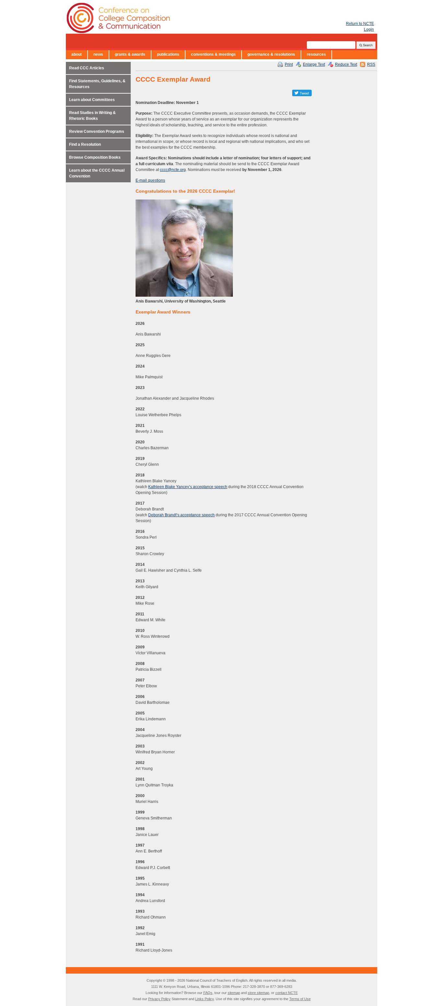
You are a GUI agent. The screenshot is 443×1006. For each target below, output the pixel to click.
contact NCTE (286, 993)
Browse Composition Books (95, 157)
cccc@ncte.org (173, 169)
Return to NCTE (360, 23)
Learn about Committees (92, 99)
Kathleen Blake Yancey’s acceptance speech (187, 487)
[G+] (286, 93)
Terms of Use (300, 999)
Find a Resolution (85, 144)
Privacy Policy (159, 999)
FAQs (207, 993)
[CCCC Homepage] (156, 18)
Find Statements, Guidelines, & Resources (97, 84)
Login (369, 29)
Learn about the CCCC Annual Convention (97, 173)
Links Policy (204, 999)
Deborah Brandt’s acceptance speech (181, 515)
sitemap (234, 993)
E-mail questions (150, 180)
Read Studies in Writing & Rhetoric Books (92, 115)
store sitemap (258, 993)
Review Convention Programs (96, 131)
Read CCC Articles (86, 68)
